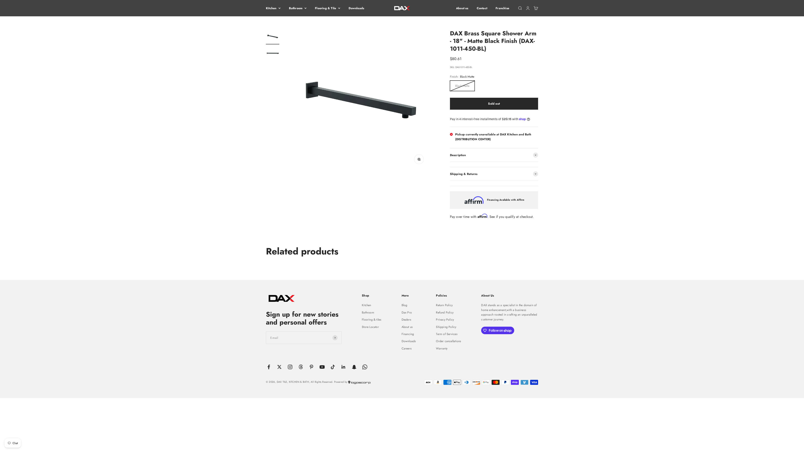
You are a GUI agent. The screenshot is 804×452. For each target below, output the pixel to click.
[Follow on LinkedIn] (343, 367)
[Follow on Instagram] (290, 367)
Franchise (502, 8)
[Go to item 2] (272, 53)
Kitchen (271, 8)
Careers (407, 348)
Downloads (356, 8)
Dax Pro (407, 312)
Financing (408, 334)
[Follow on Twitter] (279, 367)
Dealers (406, 319)
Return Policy (444, 305)
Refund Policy (445, 312)
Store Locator (370, 327)
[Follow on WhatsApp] (365, 367)
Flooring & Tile (325, 8)
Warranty (441, 348)
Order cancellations (448, 341)
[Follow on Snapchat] (354, 367)
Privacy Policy (445, 319)
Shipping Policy (446, 327)
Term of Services (446, 334)
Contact (482, 8)
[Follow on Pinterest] (311, 367)
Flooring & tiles (371, 319)
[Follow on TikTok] (333, 367)
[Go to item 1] (272, 37)
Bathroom (295, 8)
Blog (404, 305)
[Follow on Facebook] (269, 367)
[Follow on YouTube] (322, 367)
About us (462, 8)
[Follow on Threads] (301, 367)
